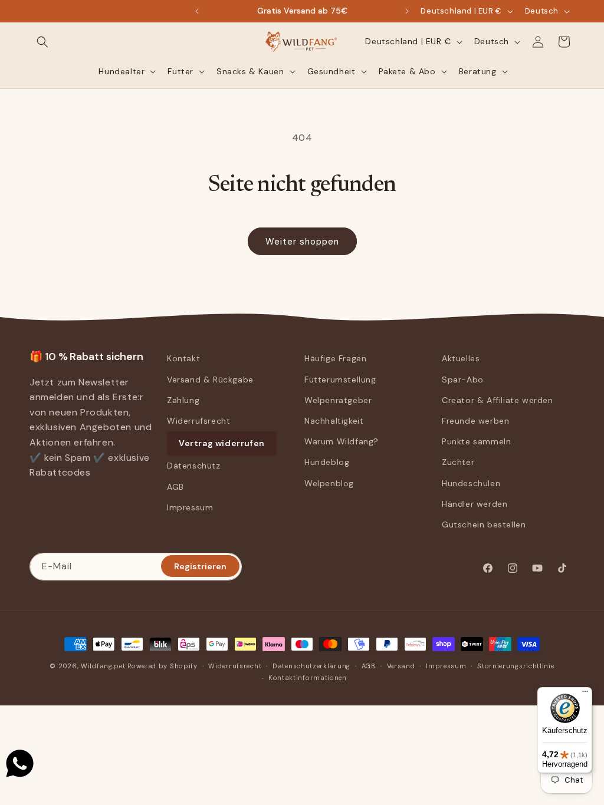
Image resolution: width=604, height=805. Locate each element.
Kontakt (183, 358)
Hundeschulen (471, 483)
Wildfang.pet (103, 666)
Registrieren (200, 566)
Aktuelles (461, 358)
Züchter (458, 462)
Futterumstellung (340, 379)
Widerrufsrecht (198, 420)
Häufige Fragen (335, 358)
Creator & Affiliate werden (497, 400)
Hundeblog (326, 462)
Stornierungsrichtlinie (515, 666)
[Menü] (585, 694)
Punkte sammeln (476, 441)
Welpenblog (329, 483)
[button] (42, 42)
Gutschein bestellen (484, 524)
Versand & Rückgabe (210, 379)
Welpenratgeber (338, 400)
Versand (401, 666)
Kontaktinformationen (307, 678)
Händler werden (474, 504)
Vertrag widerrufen (222, 443)
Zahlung (183, 400)
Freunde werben (475, 420)
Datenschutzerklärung (311, 666)
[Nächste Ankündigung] (407, 11)
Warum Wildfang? (341, 441)
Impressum (190, 507)
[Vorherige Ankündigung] (197, 11)
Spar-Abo (463, 379)
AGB (175, 486)
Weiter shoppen (302, 242)
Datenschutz (194, 465)
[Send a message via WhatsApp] (20, 763)
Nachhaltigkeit (333, 420)
